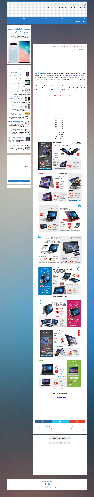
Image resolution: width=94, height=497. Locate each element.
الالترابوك (48, 18)
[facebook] (45, 484)
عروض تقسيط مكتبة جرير (47, 481)
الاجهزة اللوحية (63, 18)
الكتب (29, 18)
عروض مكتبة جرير (79, 5)
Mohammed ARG (81, 494)
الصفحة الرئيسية (81, 18)
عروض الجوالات (72, 18)
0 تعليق (75, 49)
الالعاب (41, 18)
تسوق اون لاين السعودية (80, 21)
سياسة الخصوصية (83, 491)
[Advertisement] (43, 11)
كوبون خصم (16, 18)
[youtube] (48, 484)
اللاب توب (55, 18)
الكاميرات (35, 18)
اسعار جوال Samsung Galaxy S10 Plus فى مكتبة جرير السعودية (20, 33)
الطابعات (23, 18)
